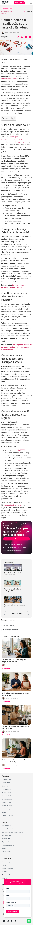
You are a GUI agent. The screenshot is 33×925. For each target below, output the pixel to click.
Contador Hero (6, 782)
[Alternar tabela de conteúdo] (12, 118)
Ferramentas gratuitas (8, 809)
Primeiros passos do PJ (10, 630)
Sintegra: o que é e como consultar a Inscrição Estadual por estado (15, 761)
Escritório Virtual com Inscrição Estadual (12, 832)
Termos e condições (7, 875)
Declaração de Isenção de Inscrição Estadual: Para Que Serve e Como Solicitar (16, 347)
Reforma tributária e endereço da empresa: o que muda (14, 661)
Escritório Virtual (7, 8)
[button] (18, 37)
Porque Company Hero (8, 868)
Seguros (4, 812)
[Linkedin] (4, 921)
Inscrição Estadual (7, 799)
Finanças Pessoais (6, 792)
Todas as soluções (7, 862)
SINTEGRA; (21, 450)
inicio (3, 11)
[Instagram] (8, 921)
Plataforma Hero (6, 802)
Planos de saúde (6, 851)
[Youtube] (15, 921)
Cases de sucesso (6, 779)
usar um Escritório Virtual (13, 505)
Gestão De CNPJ (6, 796)
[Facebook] (11, 921)
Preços (4, 865)
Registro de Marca (7, 842)
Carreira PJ (5, 786)
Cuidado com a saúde (7, 815)
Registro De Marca (7, 805)
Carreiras (4, 878)
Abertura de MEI (6, 835)
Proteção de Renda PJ (8, 845)
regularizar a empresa (9, 79)
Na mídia (4, 871)
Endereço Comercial (7, 829)
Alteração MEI (6, 838)
